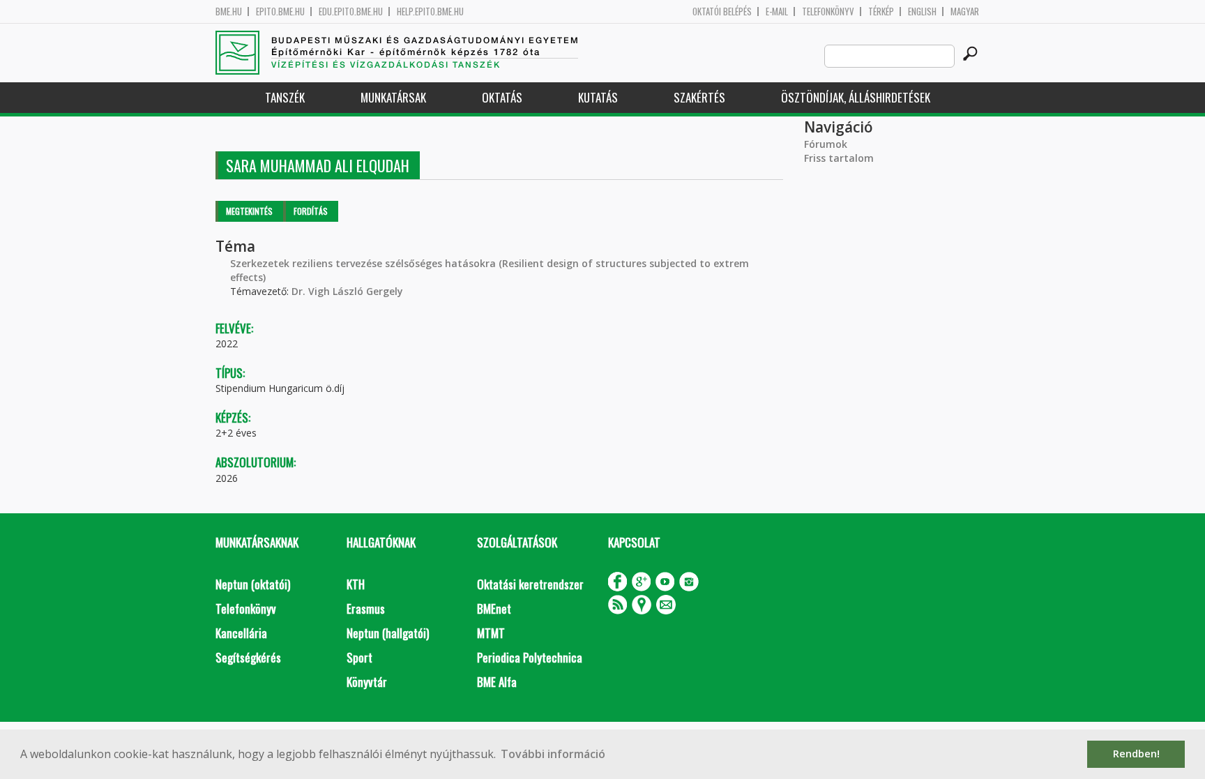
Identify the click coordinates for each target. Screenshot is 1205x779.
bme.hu (228, 11)
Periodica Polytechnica (529, 657)
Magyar (964, 11)
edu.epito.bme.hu (351, 11)
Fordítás (311, 211)
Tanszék (285, 97)
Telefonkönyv (828, 11)
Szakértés (699, 97)
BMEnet (494, 608)
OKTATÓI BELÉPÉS (722, 11)
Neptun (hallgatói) (388, 633)
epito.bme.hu (280, 11)
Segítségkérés (248, 657)
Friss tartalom (839, 158)
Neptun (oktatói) (252, 584)
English (922, 11)
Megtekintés (249, 211)
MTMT (491, 633)
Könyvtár (367, 681)
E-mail (777, 11)
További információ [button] (553, 754)
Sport (359, 657)
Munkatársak (393, 97)
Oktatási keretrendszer (530, 584)
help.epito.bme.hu (430, 11)
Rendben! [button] (1136, 753)
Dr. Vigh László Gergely (347, 291)
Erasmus (366, 608)
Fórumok (825, 144)
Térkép (881, 11)
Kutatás (598, 97)
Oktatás (502, 97)
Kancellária (241, 633)
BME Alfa (497, 681)
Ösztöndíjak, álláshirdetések (855, 97)
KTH (356, 584)
